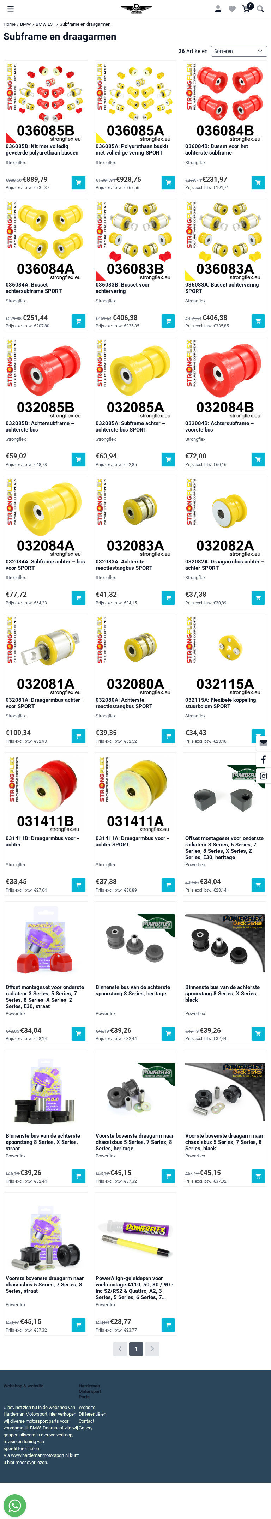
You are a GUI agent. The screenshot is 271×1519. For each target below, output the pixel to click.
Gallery (85, 1427)
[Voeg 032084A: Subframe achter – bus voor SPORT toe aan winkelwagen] (78, 598)
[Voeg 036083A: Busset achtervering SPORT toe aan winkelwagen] (258, 321)
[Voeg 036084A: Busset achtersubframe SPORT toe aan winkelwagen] (78, 321)
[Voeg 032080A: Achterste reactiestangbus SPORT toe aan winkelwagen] (168, 736)
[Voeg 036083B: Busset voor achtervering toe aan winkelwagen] (168, 321)
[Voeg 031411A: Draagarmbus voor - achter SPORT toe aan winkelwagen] (168, 885)
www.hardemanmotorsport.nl (40, 1455)
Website (87, 1407)
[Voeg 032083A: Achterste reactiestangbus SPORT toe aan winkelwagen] (168, 598)
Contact (86, 1421)
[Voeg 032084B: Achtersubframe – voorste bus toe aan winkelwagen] (258, 459)
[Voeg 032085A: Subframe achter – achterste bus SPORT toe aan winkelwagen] (168, 459)
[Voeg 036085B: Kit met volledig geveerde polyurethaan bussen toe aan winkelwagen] (78, 183)
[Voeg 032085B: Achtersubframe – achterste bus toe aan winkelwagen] (78, 459)
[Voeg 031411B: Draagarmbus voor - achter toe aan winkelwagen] (78, 885)
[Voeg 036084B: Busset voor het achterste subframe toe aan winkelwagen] (258, 183)
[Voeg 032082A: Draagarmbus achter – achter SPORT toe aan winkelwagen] (258, 598)
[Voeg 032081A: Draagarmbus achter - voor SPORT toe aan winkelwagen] (78, 736)
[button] (11, 8)
